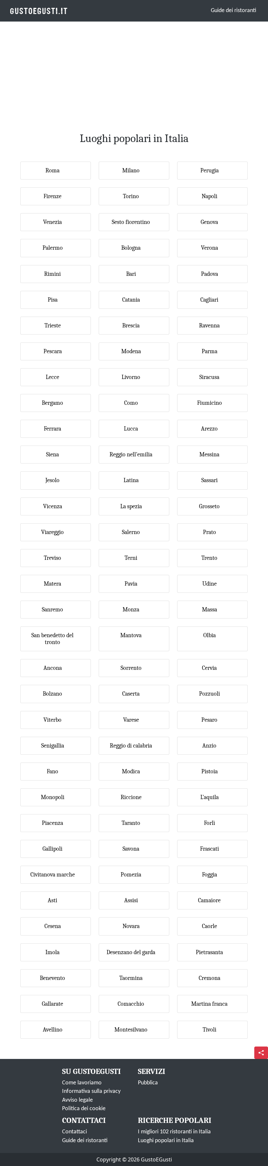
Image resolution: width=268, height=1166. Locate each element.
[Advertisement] (134, 70)
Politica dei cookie (84, 1108)
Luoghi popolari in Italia (166, 1140)
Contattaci (74, 1132)
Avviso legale (77, 1100)
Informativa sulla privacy (91, 1091)
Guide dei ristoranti (233, 10)
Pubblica (148, 1083)
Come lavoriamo (82, 1083)
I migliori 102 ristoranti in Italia (174, 1132)
